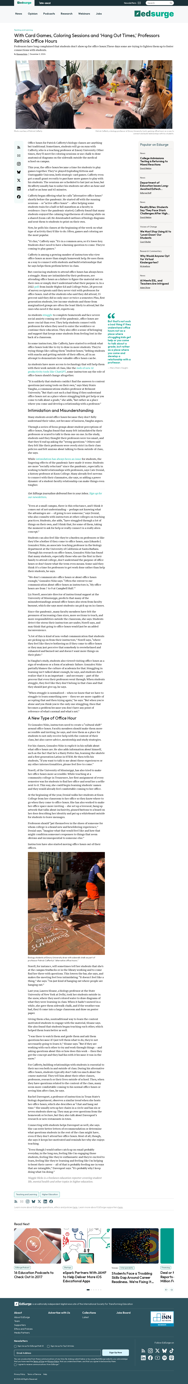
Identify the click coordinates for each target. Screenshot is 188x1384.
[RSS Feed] (16, 1201)
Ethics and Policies (23, 1328)
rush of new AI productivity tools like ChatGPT (61, 369)
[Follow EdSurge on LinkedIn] (143, 1357)
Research (66, 13)
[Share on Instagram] (19, 164)
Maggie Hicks (21, 54)
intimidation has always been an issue (58, 459)
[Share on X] (19, 180)
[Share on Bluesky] (19, 172)
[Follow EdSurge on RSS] (143, 1350)
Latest (85, 1317)
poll (36, 286)
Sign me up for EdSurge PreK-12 (31, 1346)
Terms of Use (38, 1361)
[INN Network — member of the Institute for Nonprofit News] (162, 1318)
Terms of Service (34, 1374)
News (18, 13)
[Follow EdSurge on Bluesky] (164, 1350)
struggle (47, 315)
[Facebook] (51, 1201)
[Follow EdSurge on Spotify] (164, 1357)
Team (17, 1321)
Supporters (20, 1324)
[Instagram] (27, 1201)
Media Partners (22, 1332)
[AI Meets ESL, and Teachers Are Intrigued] (156, 281)
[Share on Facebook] (19, 197)
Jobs (99, 13)
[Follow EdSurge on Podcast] (171, 1357)
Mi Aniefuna (145, 266)
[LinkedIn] (45, 1201)
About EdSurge (22, 1317)
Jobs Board (123, 1312)
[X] (39, 1201)
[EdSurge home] (24, 3)
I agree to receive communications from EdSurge (38, 1364)
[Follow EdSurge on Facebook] (150, 1357)
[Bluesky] (33, 1201)
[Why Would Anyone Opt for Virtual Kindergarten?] (156, 259)
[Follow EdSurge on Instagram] (150, 1350)
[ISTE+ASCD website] (45, 3)
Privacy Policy (53, 1361)
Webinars (84, 13)
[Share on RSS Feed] (19, 147)
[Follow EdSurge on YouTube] (157, 1357)
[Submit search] (171, 3)
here (75, 1207)
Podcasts (49, 13)
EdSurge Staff (145, 193)
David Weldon (145, 168)
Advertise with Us (59, 1312)
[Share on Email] (19, 155)
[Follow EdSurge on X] (157, 1350)
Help (45, 1374)
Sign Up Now (115, 1352)
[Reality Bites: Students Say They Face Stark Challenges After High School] (156, 210)
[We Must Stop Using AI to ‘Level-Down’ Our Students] (156, 235)
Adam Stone (145, 287)
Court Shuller (145, 242)
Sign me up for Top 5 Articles (62, 1346)
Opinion (32, 13)
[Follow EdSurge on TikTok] (171, 1350)
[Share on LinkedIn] (19, 188)
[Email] (22, 1201)
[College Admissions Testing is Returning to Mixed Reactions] (156, 161)
